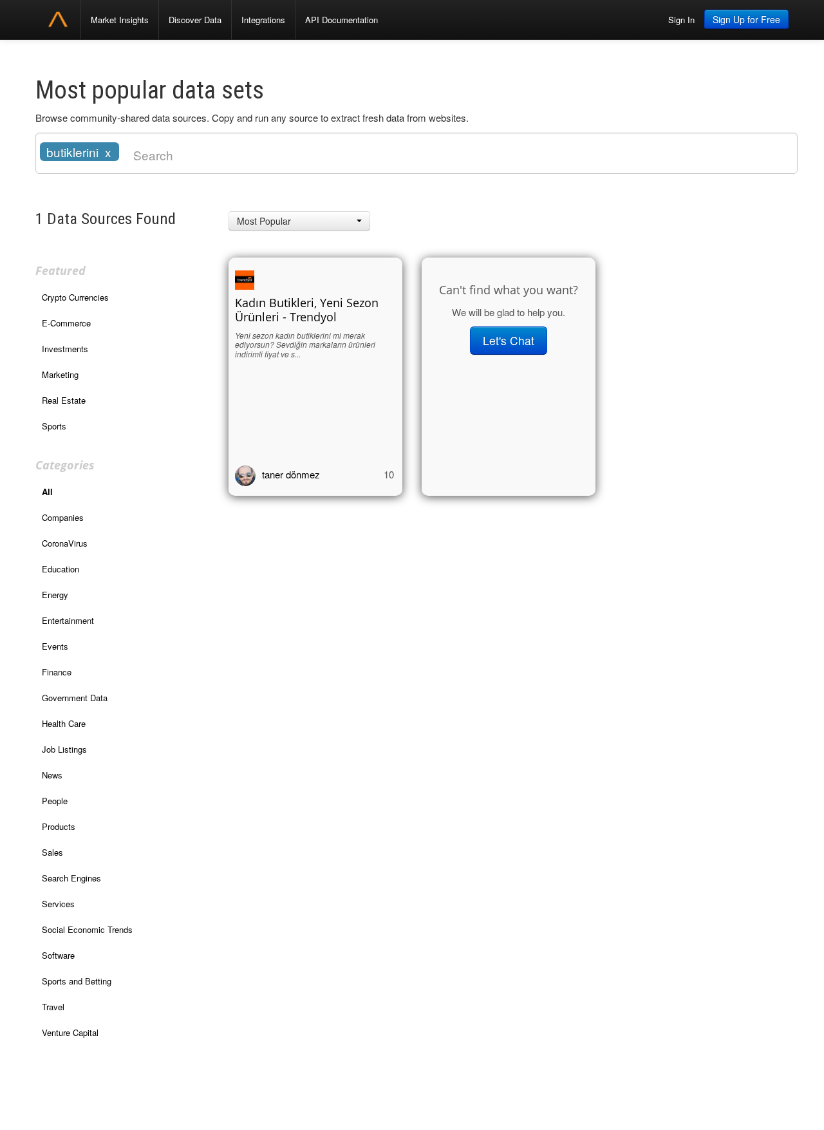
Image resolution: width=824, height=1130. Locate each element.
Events (55, 646)
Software (58, 955)
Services (58, 904)
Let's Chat (508, 340)
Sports (54, 426)
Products (58, 826)
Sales (52, 852)
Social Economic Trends (87, 929)
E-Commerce (66, 323)
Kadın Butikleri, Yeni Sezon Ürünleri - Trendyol (307, 310)
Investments (65, 349)
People (55, 801)
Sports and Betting (76, 981)
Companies (63, 517)
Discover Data (195, 20)
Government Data (75, 698)
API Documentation (341, 20)
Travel (53, 1007)
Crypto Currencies (75, 297)
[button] (299, 221)
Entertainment (68, 620)
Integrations (263, 20)
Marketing (60, 374)
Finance (56, 672)
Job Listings (64, 749)
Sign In (681, 20)
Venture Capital (70, 1032)
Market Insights (120, 20)
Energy (55, 595)
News (52, 775)
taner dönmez (291, 474)
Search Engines (71, 878)
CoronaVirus (65, 543)
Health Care (64, 723)
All (47, 491)
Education (60, 569)
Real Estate (64, 400)
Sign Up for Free (746, 19)
